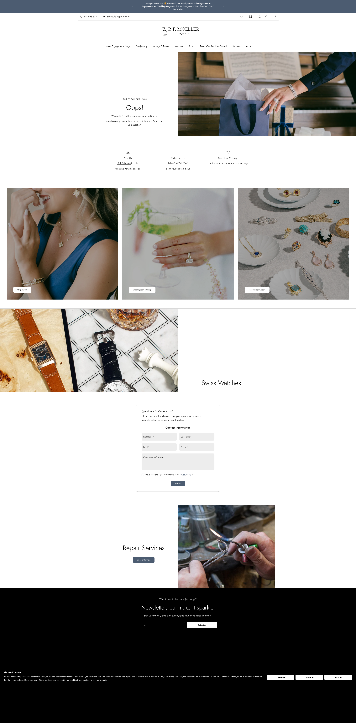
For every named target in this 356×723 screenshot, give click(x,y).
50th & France (124, 163)
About (249, 46)
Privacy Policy (185, 474)
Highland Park (121, 168)
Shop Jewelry (22, 289)
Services (236, 46)
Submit (178, 483)
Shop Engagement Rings (142, 289)
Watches (179, 46)
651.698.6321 (90, 16)
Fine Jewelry (141, 46)
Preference (280, 677)
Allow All (338, 677)
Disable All (309, 677)
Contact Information (178, 427)
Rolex (191, 46)
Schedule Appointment (118, 16)
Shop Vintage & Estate (257, 289)
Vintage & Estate (161, 46)
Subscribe (202, 625)
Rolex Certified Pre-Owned (213, 46)
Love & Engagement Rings (117, 46)
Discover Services (143, 560)
